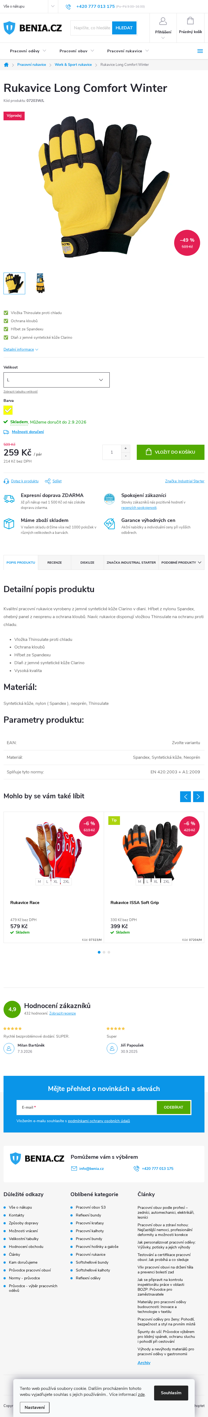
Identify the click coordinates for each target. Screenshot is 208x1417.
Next (198, 796)
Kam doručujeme (23, 1262)
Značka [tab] (131, 562)
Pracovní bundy (89, 1239)
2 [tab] (104, 952)
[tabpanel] (54, 877)
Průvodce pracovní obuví (30, 1270)
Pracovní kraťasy (90, 1223)
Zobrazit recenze (62, 1013)
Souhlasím (171, 1393)
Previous (185, 796)
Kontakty (16, 1215)
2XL (66, 881)
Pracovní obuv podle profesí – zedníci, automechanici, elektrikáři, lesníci (166, 1212)
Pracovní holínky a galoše (97, 1247)
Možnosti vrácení (23, 1231)
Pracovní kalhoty (90, 1231)
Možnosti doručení (28, 431)
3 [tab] (109, 952)
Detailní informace (19, 349)
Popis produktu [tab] (20, 562)
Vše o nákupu (14, 6)
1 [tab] (99, 952)
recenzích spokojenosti (139, 507)
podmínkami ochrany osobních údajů (99, 1121)
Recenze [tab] (54, 562)
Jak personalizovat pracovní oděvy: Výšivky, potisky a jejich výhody (167, 1245)
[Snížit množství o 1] (125, 456)
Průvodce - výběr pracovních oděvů (33, 1288)
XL (56, 881)
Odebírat (173, 1107)
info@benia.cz (91, 1168)
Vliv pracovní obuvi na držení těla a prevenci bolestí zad (165, 1270)
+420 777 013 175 (157, 1168)
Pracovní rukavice (90, 1255)
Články (14, 1254)
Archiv (144, 1363)
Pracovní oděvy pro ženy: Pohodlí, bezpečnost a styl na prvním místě (166, 1322)
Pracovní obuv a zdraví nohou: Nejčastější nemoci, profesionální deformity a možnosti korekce (165, 1229)
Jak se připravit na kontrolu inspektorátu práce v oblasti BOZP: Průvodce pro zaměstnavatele (161, 1287)
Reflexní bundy (88, 1215)
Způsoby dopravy (23, 1223)
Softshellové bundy (92, 1262)
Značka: (184, 481)
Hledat (124, 28)
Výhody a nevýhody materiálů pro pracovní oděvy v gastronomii (166, 1352)
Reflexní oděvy (88, 1278)
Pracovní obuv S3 (91, 1207)
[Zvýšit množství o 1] (125, 448)
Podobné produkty (178, 562)
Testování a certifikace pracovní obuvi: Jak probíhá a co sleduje (164, 1257)
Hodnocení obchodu (26, 1246)
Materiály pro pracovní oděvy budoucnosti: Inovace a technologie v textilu (162, 1306)
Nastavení (35, 1407)
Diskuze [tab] (87, 562)
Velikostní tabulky (23, 1238)
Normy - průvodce (24, 1278)
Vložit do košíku (175, 452)
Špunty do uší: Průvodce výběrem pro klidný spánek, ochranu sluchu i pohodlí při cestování (166, 1336)
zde (141, 1394)
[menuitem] (28, 51)
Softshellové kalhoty (93, 1270)
